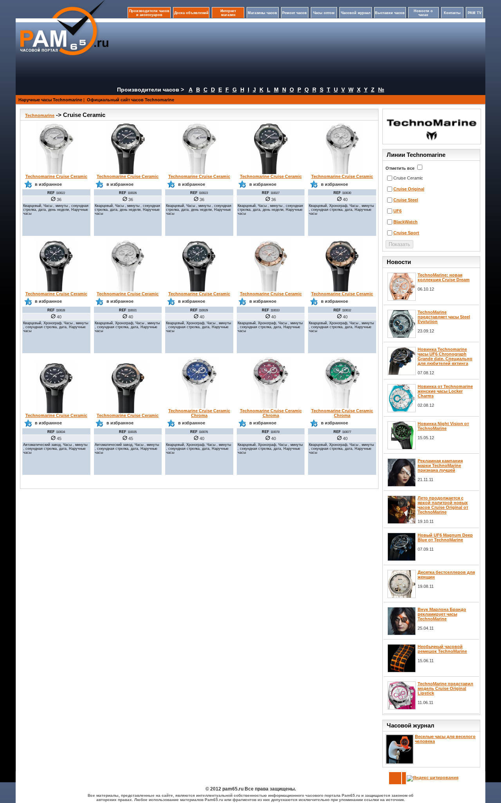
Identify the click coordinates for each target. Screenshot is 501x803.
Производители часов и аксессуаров (149, 13)
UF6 (397, 210)
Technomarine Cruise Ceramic (56, 176)
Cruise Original (408, 189)
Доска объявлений (191, 13)
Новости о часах (423, 13)
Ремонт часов (294, 13)
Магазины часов (262, 13)
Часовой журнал (356, 13)
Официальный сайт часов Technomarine (130, 99)
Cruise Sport (406, 232)
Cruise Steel (405, 200)
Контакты (452, 13)
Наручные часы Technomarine (50, 99)
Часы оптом (324, 13)
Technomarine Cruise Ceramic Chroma (199, 413)
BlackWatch (405, 221)
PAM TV (474, 13)
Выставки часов (390, 13)
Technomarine (39, 115)
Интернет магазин (228, 13)
